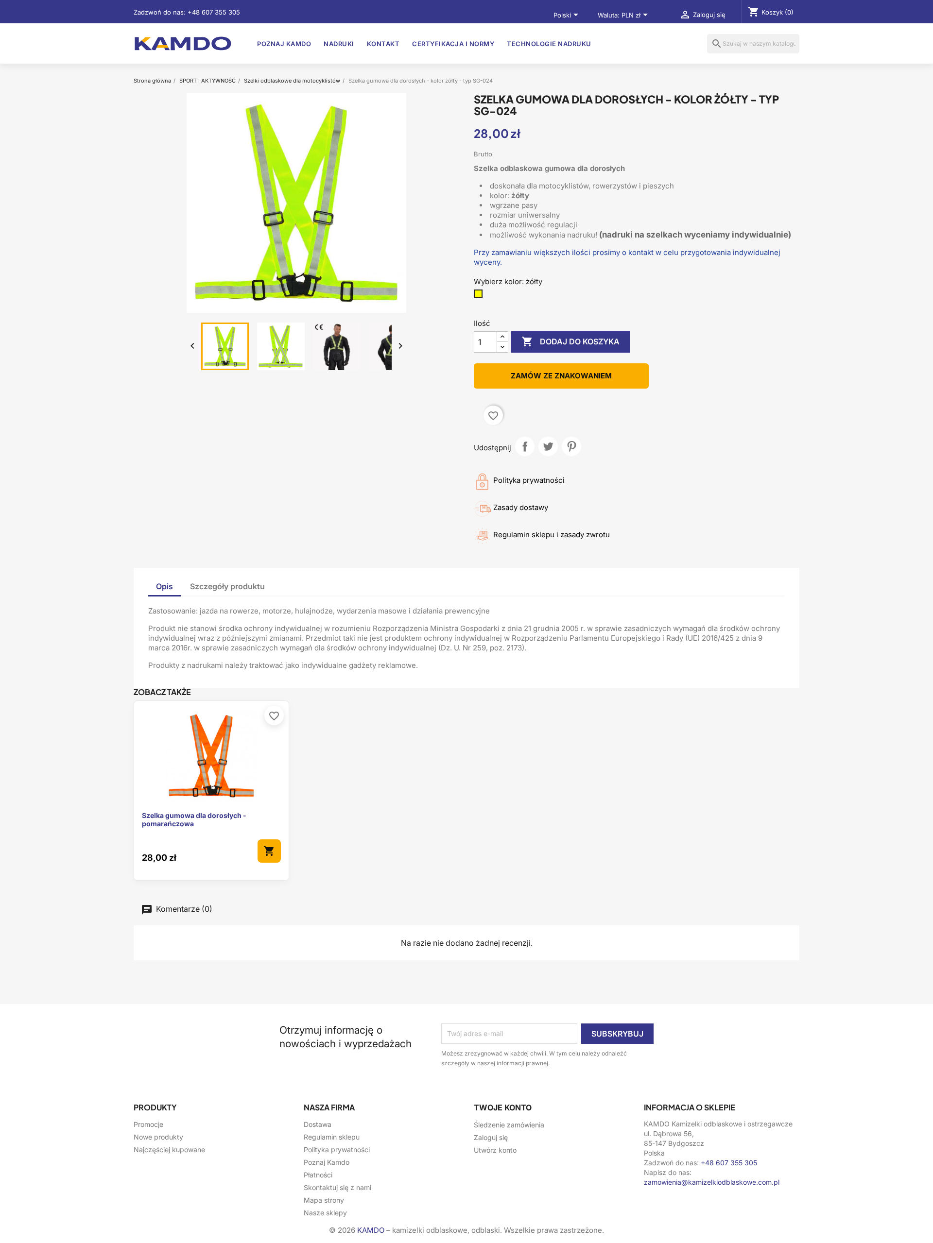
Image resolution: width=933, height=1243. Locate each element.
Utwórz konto (495, 1150)
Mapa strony (324, 1200)
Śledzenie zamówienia (509, 1125)
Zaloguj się (491, 1137)
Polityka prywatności (337, 1149)
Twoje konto (503, 1107)
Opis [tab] (164, 586)
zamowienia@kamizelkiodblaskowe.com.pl (711, 1182)
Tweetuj (548, 446)
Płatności (318, 1175)
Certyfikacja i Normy (453, 44)
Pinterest (571, 446)
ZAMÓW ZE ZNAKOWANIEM (561, 375)
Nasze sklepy (325, 1213)
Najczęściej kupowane (169, 1149)
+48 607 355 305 (214, 12)
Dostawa (317, 1124)
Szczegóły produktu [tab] (227, 586)
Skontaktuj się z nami (337, 1187)
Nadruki (339, 44)
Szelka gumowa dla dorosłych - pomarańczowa (194, 819)
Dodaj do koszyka (570, 341)
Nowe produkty (158, 1137)
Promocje (148, 1124)
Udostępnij (525, 446)
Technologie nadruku (549, 44)
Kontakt (383, 44)
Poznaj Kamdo (284, 44)
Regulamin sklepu (332, 1137)
